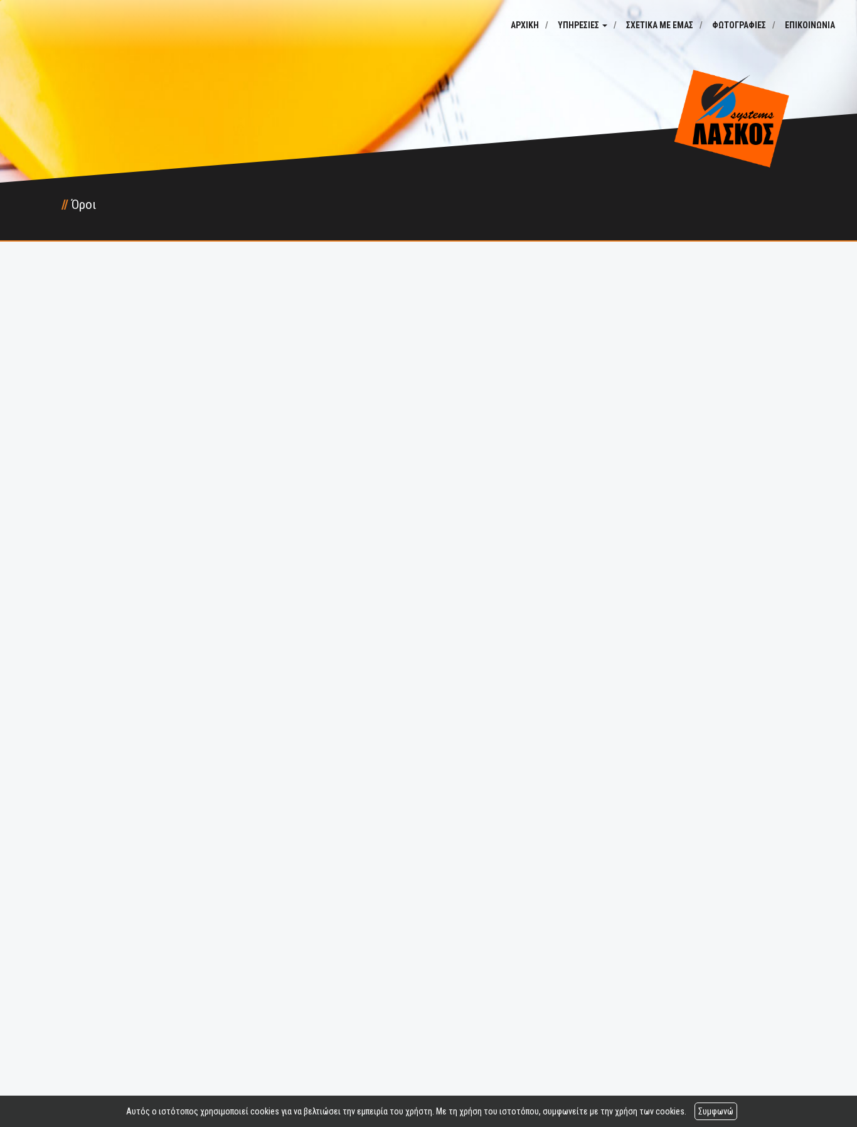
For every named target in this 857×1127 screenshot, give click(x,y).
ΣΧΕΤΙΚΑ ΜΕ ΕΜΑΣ (659, 25)
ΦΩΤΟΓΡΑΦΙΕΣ (739, 25)
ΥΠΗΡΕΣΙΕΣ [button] (579, 25)
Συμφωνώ (715, 1111)
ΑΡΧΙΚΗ (525, 25)
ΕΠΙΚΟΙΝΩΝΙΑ (810, 25)
